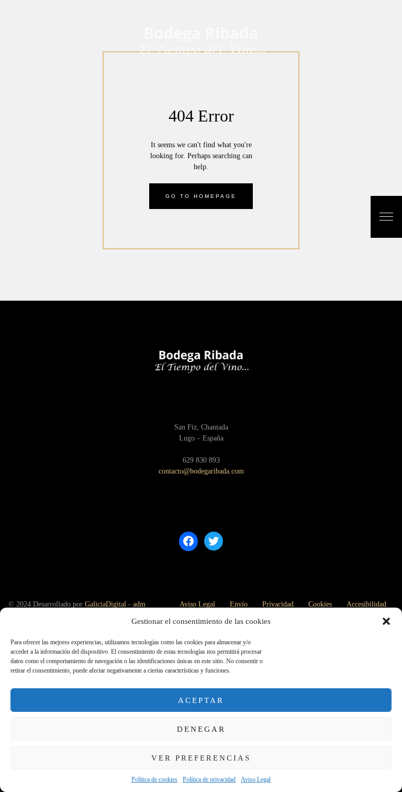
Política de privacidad (209, 779)
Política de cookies (154, 779)
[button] (386, 621)
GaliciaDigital (105, 604)
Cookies (320, 604)
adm (139, 604)
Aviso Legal (256, 779)
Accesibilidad (366, 604)
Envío (239, 604)
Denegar (201, 729)
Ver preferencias (201, 758)
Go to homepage (201, 196)
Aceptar (201, 700)
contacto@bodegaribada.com (201, 471)
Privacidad (278, 604)
